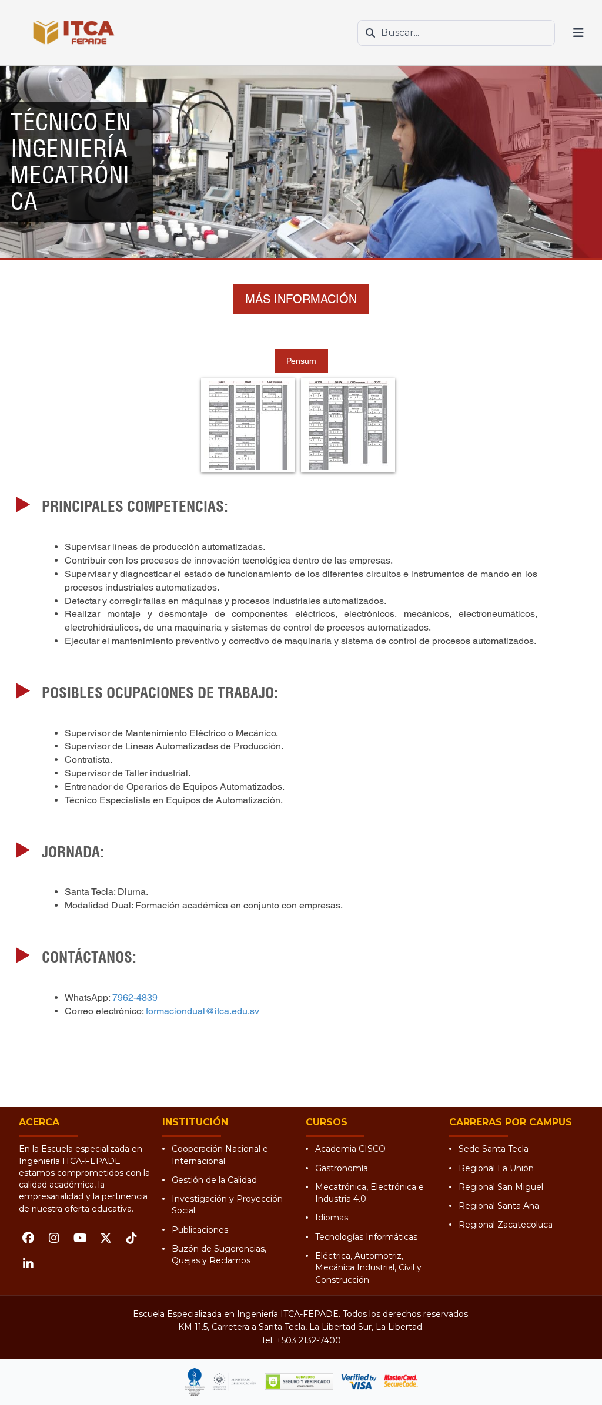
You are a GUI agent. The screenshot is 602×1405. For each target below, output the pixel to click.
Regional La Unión (496, 1168)
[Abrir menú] (578, 33)
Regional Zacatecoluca (506, 1224)
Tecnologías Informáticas (366, 1237)
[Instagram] (54, 1238)
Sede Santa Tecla (494, 1149)
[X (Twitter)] (105, 1238)
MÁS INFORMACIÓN (301, 299)
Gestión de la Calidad (214, 1180)
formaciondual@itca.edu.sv (202, 1011)
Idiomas (331, 1217)
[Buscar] (370, 33)
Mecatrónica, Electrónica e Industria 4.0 (369, 1193)
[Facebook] (28, 1238)
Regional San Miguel (501, 1187)
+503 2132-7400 (308, 1340)
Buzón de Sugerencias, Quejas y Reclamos (219, 1254)
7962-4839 (135, 997)
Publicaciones (200, 1230)
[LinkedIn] (28, 1264)
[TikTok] (131, 1238)
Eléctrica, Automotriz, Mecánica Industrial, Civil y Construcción (368, 1267)
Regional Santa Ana (499, 1206)
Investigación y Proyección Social (227, 1204)
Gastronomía (341, 1168)
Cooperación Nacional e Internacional (220, 1155)
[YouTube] (80, 1238)
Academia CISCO (350, 1149)
